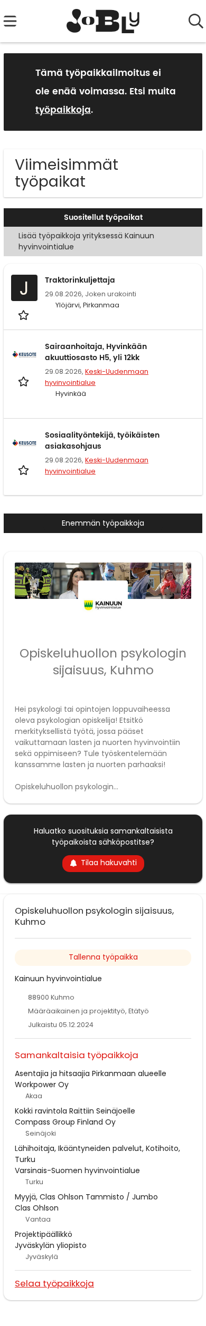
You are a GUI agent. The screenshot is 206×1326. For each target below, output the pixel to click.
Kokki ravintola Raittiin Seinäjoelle (75, 1111)
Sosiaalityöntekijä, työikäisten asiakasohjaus (102, 441)
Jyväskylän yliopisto (51, 1245)
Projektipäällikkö (43, 1234)
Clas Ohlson (37, 1208)
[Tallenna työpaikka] (24, 314)
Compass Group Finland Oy (65, 1122)
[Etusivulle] (103, 21)
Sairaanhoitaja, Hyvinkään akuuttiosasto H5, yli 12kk (96, 352)
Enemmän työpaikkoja (103, 523)
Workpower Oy (42, 1084)
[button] (186, 91)
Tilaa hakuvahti (109, 862)
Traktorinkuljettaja (80, 280)
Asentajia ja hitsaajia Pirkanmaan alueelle (90, 1073)
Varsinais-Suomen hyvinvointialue (77, 1170)
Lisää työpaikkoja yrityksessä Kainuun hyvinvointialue (86, 241)
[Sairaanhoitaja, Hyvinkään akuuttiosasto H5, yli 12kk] (24, 354)
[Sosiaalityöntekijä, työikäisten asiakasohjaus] (24, 443)
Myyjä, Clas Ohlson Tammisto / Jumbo (86, 1197)
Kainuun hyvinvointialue (58, 978)
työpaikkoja (63, 110)
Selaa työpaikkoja (54, 1283)
